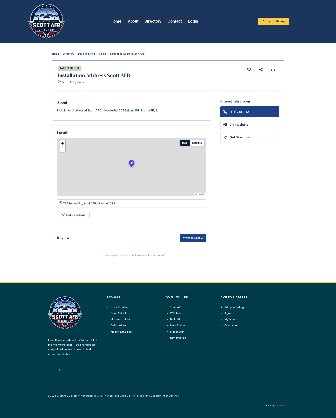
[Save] (249, 70)
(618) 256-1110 (239, 112)
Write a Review (193, 238)
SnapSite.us (282, 405)
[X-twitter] (59, 369)
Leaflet (201, 194)
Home (55, 53)
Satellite (197, 143)
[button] (131, 163)
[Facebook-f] (50, 369)
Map (184, 143)
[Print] (273, 70)
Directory (68, 53)
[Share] (261, 70)
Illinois (102, 53)
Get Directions (75, 215)
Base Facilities (86, 53)
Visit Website (238, 124)
